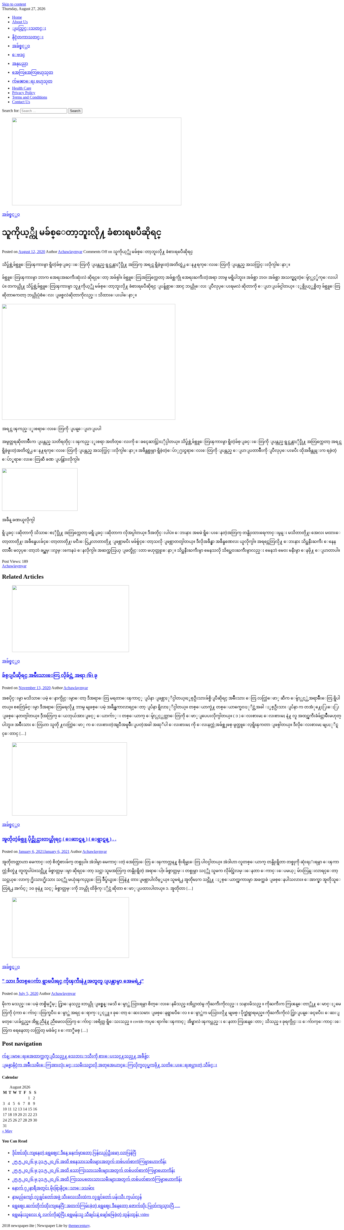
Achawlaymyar (70, 251)
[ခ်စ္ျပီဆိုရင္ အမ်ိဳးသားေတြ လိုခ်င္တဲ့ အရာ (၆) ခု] (172, 619)
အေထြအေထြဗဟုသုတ (32, 72)
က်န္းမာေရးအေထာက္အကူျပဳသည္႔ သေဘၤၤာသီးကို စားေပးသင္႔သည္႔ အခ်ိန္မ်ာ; (76, 1056)
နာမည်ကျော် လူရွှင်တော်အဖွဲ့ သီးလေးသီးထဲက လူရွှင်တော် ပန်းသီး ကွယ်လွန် (77, 1197)
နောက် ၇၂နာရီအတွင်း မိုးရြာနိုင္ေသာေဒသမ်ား (53, 1188)
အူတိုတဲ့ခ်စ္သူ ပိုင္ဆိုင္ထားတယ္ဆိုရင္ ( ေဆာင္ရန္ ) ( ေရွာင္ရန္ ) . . (59, 839)
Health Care (21, 88)
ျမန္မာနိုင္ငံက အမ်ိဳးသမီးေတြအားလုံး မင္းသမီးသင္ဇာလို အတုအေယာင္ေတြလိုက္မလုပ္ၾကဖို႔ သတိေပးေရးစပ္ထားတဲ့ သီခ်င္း (109, 1065)
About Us (20, 22)
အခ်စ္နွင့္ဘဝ (21, 46)
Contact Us (21, 102)
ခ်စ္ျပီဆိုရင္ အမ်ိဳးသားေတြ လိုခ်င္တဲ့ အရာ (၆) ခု (49, 675)
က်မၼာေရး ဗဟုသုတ (32, 81)
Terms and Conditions (29, 97)
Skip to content (14, 4)
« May (7, 1131)
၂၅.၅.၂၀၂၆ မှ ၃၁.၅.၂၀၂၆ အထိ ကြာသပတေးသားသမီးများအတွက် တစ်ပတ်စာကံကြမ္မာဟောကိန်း (97, 1179)
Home (17, 17)
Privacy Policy (23, 93)
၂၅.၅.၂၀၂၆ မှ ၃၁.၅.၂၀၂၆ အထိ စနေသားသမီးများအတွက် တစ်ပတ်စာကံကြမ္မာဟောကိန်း (89, 1161)
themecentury (79, 1225)
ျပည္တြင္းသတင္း (29, 28)
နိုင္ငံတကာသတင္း (28, 37)
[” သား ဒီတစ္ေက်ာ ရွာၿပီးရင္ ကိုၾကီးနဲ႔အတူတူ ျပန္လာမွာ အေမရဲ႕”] (172, 928)
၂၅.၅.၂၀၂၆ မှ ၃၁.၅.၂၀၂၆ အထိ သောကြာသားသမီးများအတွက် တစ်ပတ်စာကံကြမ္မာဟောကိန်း (93, 1170)
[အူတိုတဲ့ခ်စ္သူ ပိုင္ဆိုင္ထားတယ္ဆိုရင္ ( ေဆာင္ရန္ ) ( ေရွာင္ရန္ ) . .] (172, 779)
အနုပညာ (20, 63)
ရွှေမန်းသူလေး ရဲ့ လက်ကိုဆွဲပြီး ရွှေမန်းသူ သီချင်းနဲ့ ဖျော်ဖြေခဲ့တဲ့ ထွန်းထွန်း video (80, 1214)
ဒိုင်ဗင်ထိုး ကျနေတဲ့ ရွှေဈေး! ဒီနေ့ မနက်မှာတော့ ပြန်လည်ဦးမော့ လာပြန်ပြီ (74, 1153)
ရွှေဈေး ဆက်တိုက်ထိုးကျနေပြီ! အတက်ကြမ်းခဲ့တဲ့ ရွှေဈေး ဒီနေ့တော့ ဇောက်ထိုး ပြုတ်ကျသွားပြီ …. (96, 1206)
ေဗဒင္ (18, 54)
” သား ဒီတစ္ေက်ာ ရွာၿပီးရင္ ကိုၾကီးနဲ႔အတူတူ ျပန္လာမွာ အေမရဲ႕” (73, 981)
